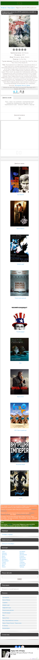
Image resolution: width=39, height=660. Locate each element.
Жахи (3, 565)
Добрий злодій (20, 264)
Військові (22, 553)
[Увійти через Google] (22, 647)
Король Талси (20, 396)
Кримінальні (22, 557)
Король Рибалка (20, 228)
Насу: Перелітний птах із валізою (10, 620)
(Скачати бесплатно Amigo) (23, 514)
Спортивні (22, 562)
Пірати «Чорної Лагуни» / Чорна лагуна (11, 623)
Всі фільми (3, 7)
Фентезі (24, 85)
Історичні (22, 556)
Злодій (20, 498)
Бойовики (4, 553)
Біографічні (22, 551)
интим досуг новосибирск (8, 543)
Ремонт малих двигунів (20, 298)
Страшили (4, 602)
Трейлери (22, 567)
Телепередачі (23, 563)
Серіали (21, 560)
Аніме (3, 551)
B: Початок (5, 625)
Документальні (23, 554)
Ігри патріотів (20, 194)
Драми (28, 85)
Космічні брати (6, 628)
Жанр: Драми (11, 7)
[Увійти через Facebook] (19, 647)
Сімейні (4, 562)
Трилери (4, 563)
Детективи (4, 554)
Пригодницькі (5, 560)
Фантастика (22, 565)
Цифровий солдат (6, 607)
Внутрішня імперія (20, 464)
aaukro (10, 524)
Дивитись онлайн (6, 97)
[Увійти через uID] (16, 647)
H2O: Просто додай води (20, 430)
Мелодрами (18, 85)
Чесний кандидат (20, 331)
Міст (20, 363)
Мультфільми (23, 559)
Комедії (4, 557)
